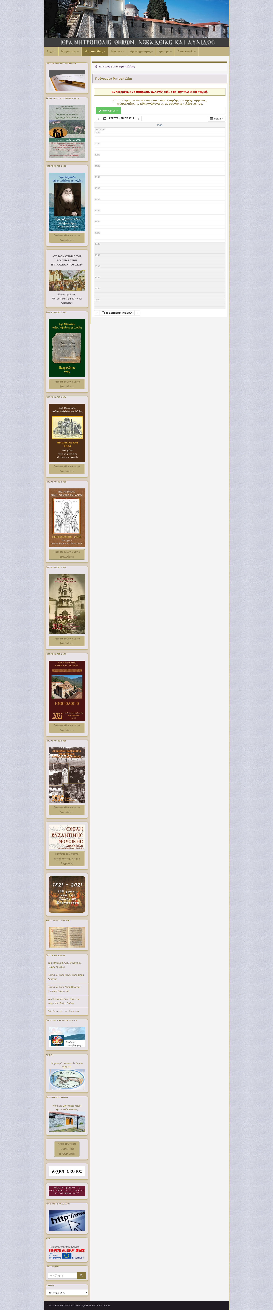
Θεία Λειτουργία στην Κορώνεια (63, 1011)
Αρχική (51, 51)
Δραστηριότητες (140, 51)
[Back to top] (264, 1301)
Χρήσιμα (164, 51)
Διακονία (117, 51)
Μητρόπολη (69, 51)
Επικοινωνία (186, 51)
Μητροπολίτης (94, 51)
